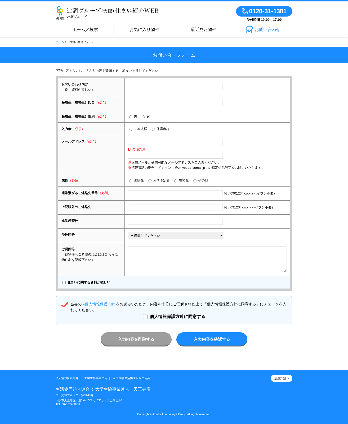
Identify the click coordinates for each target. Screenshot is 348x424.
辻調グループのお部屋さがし (107, 13)
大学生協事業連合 (95, 378)
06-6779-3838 (71, 404)
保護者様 (163, 129)
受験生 (138, 180)
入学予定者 (161, 180)
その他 (202, 180)
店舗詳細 (280, 378)
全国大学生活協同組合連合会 (131, 378)
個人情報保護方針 (67, 378)
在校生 (183, 180)
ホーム (60, 42)
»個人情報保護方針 (99, 304)
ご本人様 (140, 129)
